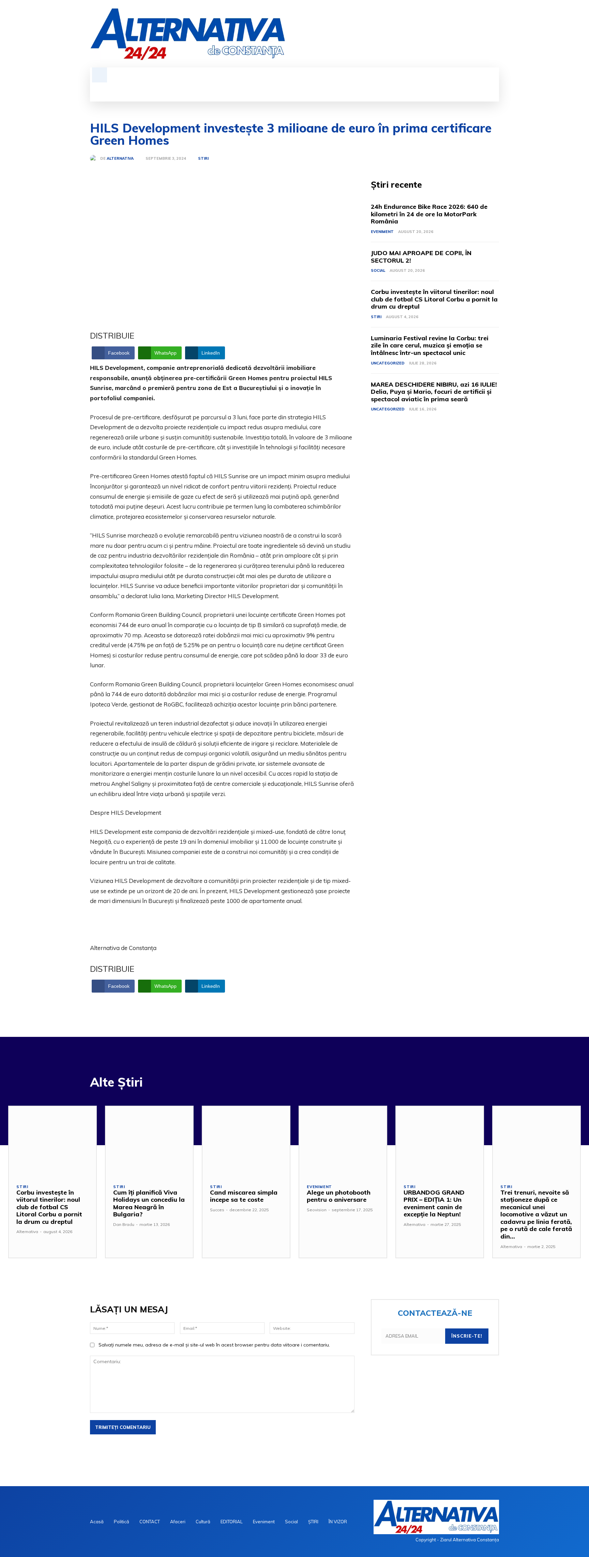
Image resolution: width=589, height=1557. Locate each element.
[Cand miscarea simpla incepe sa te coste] (246, 1141)
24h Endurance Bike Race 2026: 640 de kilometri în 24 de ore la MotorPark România (429, 214)
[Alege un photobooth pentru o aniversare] (343, 1141)
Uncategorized (388, 363)
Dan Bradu (123, 1224)
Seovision (317, 1209)
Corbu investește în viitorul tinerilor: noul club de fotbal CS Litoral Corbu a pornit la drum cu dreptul (434, 299)
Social (378, 270)
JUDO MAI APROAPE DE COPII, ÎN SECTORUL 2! (421, 256)
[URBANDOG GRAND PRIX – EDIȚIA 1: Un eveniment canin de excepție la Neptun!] (439, 1141)
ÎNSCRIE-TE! (466, 1336)
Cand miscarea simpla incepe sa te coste (243, 1196)
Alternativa (120, 158)
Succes (217, 1209)
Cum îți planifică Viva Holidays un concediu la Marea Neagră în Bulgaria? (149, 1203)
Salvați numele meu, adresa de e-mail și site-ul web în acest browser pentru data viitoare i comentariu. (214, 1345)
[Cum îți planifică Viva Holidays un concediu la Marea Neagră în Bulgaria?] (149, 1141)
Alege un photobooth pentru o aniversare (339, 1196)
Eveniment (382, 231)
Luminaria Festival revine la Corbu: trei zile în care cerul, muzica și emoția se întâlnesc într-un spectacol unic (429, 345)
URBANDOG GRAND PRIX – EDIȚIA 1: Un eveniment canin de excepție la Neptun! (434, 1203)
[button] (99, 74)
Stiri (203, 158)
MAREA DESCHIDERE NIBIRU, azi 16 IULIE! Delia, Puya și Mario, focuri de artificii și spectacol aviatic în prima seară (434, 391)
